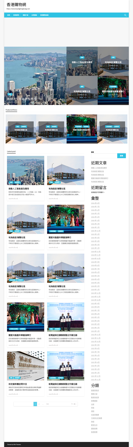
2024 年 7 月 (95, 269)
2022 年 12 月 (95, 334)
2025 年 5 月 (95, 234)
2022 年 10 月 (95, 341)
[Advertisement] (66, 32)
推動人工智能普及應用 (21, 99)
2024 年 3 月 (95, 283)
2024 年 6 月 (95, 272)
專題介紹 (25, 15)
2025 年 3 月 (95, 241)
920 (47, 404)
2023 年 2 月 (95, 328)
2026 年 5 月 (95, 213)
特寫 (113, 57)
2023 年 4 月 (95, 321)
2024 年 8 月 (95, 265)
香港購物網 (16, 4)
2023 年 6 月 (95, 314)
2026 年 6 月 (95, 210)
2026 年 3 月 (95, 220)
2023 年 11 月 (95, 296)
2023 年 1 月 (95, 331)
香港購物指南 (44, 15)
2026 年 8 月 (95, 203)
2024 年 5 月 (95, 276)
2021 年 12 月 (95, 376)
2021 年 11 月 (95, 380)
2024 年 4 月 (95, 279)
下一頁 (73, 404)
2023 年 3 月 (95, 324)
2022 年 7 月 (95, 352)
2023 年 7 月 (95, 310)
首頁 (8, 15)
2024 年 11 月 (95, 255)
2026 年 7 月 (95, 206)
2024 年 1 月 (95, 289)
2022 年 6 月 (95, 355)
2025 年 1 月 (95, 248)
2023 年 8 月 (95, 307)
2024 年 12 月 (95, 251)
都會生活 (94, 425)
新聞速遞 (94, 401)
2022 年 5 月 (95, 359)
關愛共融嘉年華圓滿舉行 (113, 91)
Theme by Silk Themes (14, 444)
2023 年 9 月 (95, 303)
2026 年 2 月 (95, 224)
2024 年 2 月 (95, 286)
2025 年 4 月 (95, 238)
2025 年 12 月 (95, 231)
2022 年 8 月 (95, 348)
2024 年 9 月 (95, 262)
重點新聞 (94, 428)
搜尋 (92, 152)
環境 (82, 86)
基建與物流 (109, 126)
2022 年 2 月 (95, 369)
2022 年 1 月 (95, 373)
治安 (92, 404)
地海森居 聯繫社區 (113, 62)
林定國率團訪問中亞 (18, 384)
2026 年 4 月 (95, 217)
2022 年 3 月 (95, 366)
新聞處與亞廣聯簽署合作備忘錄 (63, 335)
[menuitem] (9, 15)
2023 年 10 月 (95, 300)
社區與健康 (113, 86)
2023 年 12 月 (95, 293)
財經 (10, 94)
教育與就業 (95, 397)
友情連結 (34, 15)
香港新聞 (16, 15)
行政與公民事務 (14, 328)
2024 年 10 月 (95, 258)
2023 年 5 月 (95, 317)
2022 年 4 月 (95, 362)
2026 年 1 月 (95, 227)
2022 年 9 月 (95, 345)
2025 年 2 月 (95, 245)
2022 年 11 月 (95, 338)
